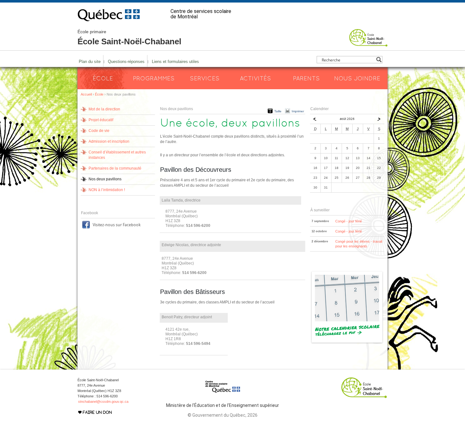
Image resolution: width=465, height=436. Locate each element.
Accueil (86, 94)
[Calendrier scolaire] (347, 342)
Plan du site (90, 61)
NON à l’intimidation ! (107, 190)
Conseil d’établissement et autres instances (117, 155)
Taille (278, 111)
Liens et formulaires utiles (175, 61)
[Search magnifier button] (378, 59)
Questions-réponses (126, 61)
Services (205, 78)
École (103, 78)
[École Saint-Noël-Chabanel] (368, 43)
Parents (306, 78)
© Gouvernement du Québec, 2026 (222, 415)
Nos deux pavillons (105, 179)
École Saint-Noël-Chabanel (129, 37)
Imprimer (298, 111)
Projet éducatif (101, 120)
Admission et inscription (109, 141)
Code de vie (99, 130)
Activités (255, 78)
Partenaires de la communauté (115, 168)
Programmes (154, 78)
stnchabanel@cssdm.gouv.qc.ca (103, 401)
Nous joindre (357, 78)
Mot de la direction (104, 109)
